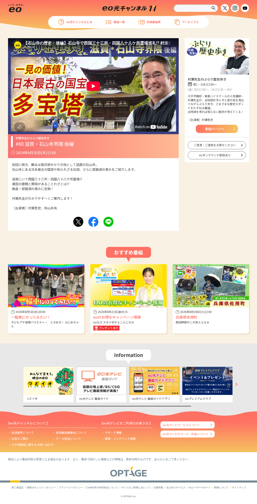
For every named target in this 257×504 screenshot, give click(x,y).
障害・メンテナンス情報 (120, 439)
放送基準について (22, 432)
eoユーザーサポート (200, 487)
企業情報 (158, 487)
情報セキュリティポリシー (41, 487)
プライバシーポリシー (71, 487)
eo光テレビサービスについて (181, 425)
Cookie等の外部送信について (102, 487)
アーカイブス (190, 22)
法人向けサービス (176, 487)
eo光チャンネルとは (79, 22)
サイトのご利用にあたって (135, 487)
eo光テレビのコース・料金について (185, 434)
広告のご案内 (19, 439)
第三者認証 (17, 487)
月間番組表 (154, 22)
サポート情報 (113, 432)
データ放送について (68, 439)
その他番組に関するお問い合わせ (32, 445)
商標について (221, 487)
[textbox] (196, 8)
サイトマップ (239, 487)
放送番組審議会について (71, 432)
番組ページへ (214, 128)
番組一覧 (119, 22)
